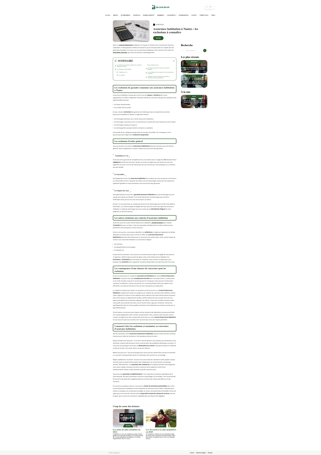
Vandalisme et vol (123, 72)
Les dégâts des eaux (154, 65)
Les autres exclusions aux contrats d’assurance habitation (158, 68)
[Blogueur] (160, 7)
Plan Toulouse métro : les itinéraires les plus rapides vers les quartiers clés (194, 82)
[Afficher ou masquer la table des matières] (154, 61)
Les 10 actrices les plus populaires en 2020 (161, 430)
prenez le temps (157, 223)
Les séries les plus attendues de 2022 (126, 430)
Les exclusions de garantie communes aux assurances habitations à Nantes (129, 65)
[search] (206, 6)
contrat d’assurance (126, 45)
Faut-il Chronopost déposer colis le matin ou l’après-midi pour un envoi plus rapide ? (194, 102)
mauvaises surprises (120, 52)
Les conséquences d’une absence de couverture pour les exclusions (161, 72)
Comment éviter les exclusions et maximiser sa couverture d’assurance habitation (159, 77)
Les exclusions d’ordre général (124, 69)
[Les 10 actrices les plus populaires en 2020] (161, 418)
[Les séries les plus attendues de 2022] (128, 418)
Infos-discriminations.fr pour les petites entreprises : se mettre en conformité (194, 68)
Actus (158, 38)
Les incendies (122, 75)
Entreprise (194, 61)
